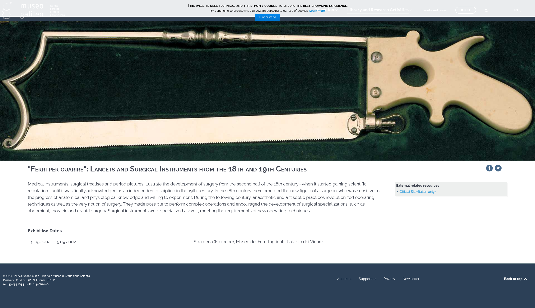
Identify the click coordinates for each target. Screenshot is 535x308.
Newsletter (411, 279)
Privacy (389, 279)
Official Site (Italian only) (418, 192)
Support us (367, 279)
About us (344, 279)
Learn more (317, 10)
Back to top (513, 279)
